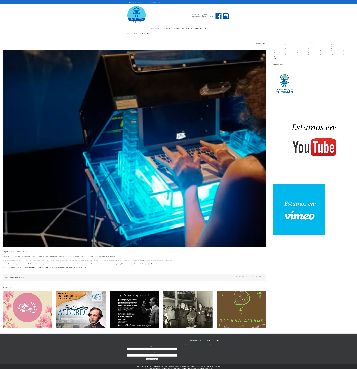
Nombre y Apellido (152, 353)
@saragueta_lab (145, 264)
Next (264, 43)
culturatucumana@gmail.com (152, 2)
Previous (258, 43)
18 (285, 52)
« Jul (275, 58)
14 (320, 50)
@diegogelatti (17, 256)
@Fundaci (46, 267)
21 (320, 52)
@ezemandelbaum (155, 264)
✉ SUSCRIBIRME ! (152, 359)
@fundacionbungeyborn (35, 267)
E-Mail (152, 346)
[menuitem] (156, 28)
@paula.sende (137, 264)
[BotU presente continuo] (134, 148)
